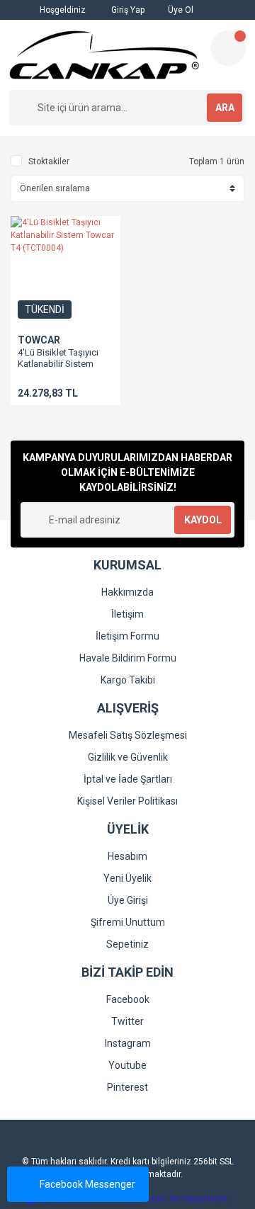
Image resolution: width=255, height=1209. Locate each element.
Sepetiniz (127, 944)
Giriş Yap (126, 10)
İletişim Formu (127, 636)
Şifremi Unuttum (128, 922)
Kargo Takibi (128, 680)
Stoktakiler (48, 161)
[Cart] (228, 48)
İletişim (127, 614)
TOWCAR (39, 340)
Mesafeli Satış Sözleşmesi (128, 735)
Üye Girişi (128, 900)
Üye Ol (179, 10)
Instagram (128, 1043)
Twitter (127, 1021)
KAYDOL (203, 520)
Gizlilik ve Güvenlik (128, 757)
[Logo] (104, 54)
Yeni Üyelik (127, 878)
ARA (224, 107)
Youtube (127, 1065)
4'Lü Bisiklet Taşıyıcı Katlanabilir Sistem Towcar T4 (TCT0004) (60, 363)
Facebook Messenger (87, 1184)
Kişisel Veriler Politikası (127, 801)
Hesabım (127, 856)
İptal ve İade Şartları (128, 779)
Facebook (127, 999)
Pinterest (127, 1087)
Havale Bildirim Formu (127, 658)
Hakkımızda (127, 592)
